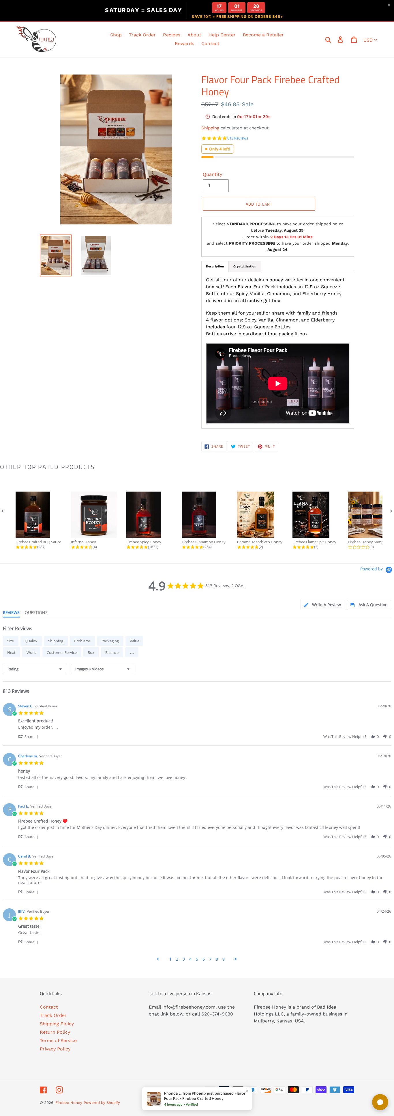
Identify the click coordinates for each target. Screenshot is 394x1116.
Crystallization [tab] (244, 266)
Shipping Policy (57, 1023)
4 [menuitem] (190, 959)
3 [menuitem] (184, 959)
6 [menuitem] (203, 959)
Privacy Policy (55, 1049)
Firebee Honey (68, 1102)
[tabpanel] (277, 350)
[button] (2, 511)
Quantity (212, 174)
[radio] (10, 641)
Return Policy (55, 1032)
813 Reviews (237, 138)
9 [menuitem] (223, 959)
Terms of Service (58, 1040)
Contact (49, 1007)
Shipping (210, 128)
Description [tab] (215, 266)
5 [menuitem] (197, 959)
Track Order (53, 1015)
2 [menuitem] (177, 959)
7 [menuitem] (210, 959)
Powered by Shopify (102, 1102)
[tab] (322, 605)
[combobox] (34, 669)
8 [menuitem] (217, 959)
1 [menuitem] (170, 959)
